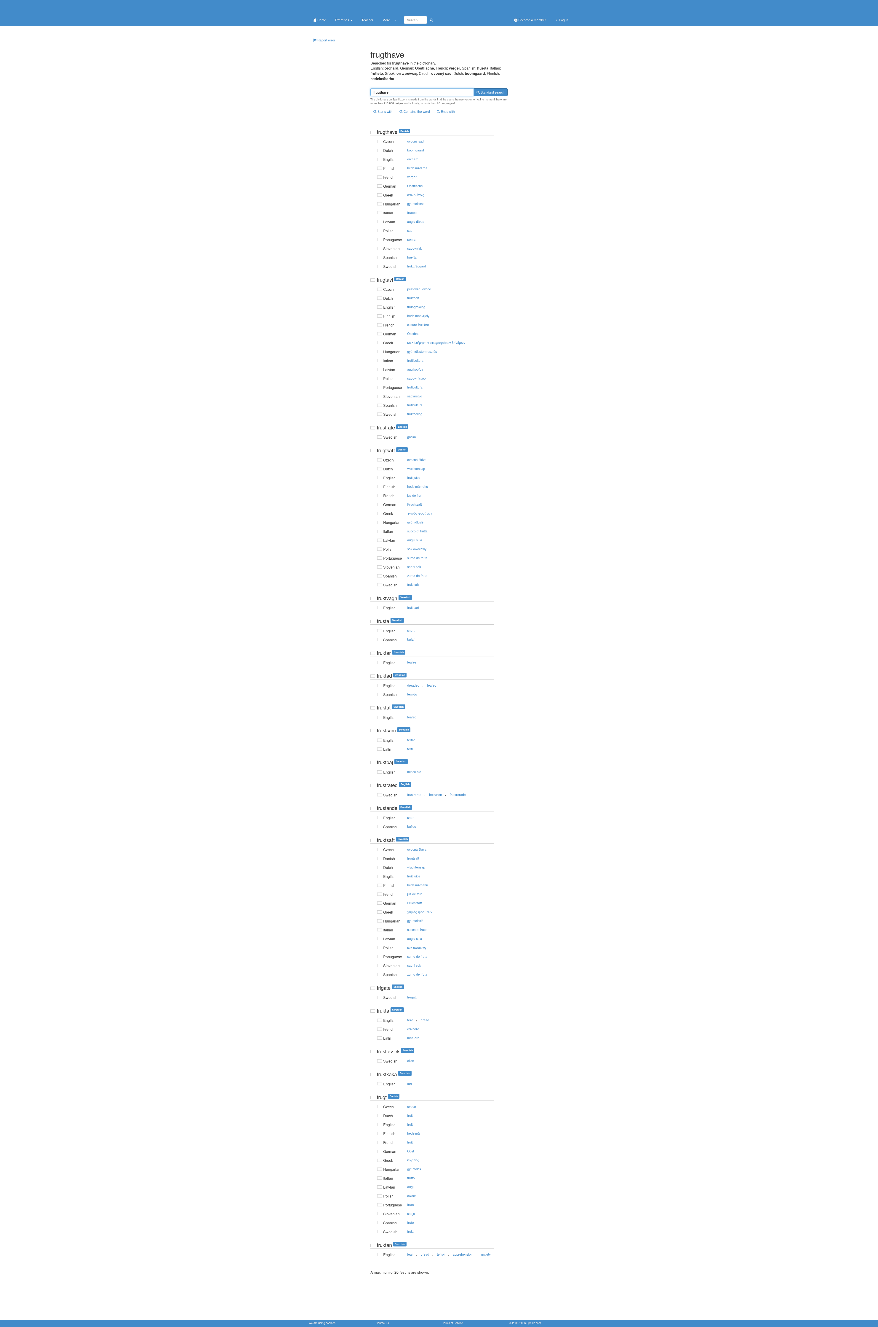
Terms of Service (452, 1323)
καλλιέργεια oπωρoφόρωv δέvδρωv (436, 342)
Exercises (342, 20)
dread (425, 1020)
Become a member (531, 20)
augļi (410, 1186)
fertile (411, 740)
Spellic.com (534, 1323)
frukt (410, 1231)
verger (412, 177)
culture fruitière (418, 324)
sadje (411, 1213)
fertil (410, 749)
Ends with (447, 111)
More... (388, 20)
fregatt (412, 997)
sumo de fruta (417, 558)
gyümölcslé (415, 522)
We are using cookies (322, 1323)
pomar (412, 239)
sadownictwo (416, 378)
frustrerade (458, 794)
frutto (411, 1178)
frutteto (412, 212)
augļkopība (415, 369)
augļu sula (414, 540)
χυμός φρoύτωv (419, 513)
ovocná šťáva (416, 459)
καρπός (413, 1160)
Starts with (385, 111)
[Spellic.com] (332, 7)
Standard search (492, 92)
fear (410, 1020)
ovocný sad (415, 141)
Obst (410, 1151)
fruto (410, 1204)
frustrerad (414, 794)
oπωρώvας (415, 194)
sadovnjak (414, 248)
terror (441, 1254)
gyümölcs (414, 1169)
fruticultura (415, 387)
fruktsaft (413, 584)
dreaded (413, 685)
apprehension (463, 1254)
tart (409, 1083)
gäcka (411, 436)
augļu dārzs (415, 221)
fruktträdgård (416, 266)
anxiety (485, 1254)
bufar (411, 639)
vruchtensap (416, 468)
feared (431, 685)
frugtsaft (413, 858)
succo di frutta (417, 531)
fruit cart (413, 607)
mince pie (414, 771)
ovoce (411, 1106)
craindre (413, 1029)
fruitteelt (413, 298)
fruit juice (413, 477)
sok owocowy (416, 549)
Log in (563, 20)
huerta (412, 257)
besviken (435, 794)
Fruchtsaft (414, 504)
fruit (410, 1115)
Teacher (367, 20)
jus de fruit (414, 495)
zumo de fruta (417, 575)
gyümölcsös (415, 203)
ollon (410, 1060)
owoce (412, 1195)
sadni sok (414, 566)
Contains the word (416, 111)
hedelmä (413, 1133)
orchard (412, 159)
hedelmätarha (417, 168)
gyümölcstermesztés (422, 351)
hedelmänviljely (418, 315)
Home (321, 20)
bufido (411, 826)
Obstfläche (415, 185)
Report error (325, 40)
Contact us (382, 1323)
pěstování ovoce (419, 289)
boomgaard (415, 150)
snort (411, 630)
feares (411, 662)
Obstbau (413, 333)
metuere (413, 1038)
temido (412, 694)
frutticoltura (415, 360)
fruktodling (414, 414)
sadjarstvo (414, 396)
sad (409, 230)
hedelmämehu (417, 486)
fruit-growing (416, 307)
